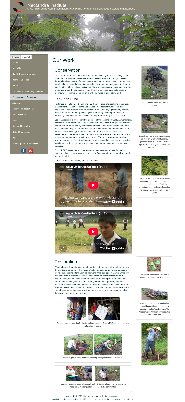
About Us (16, 68)
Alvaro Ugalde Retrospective (25, 143)
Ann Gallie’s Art (19, 114)
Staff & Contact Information (24, 74)
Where (15, 85)
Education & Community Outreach (28, 91)
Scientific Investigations (23, 109)
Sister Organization (21, 132)
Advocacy (16, 103)
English (15, 57)
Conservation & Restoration (25, 97)
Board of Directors (20, 80)
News (14, 120)
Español (26, 57)
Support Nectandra (21, 126)
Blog (14, 138)
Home (15, 62)
